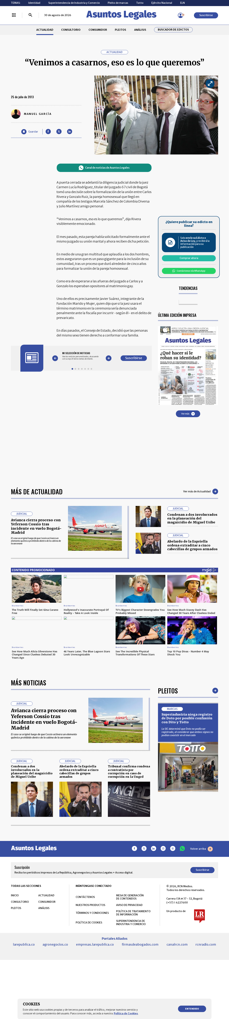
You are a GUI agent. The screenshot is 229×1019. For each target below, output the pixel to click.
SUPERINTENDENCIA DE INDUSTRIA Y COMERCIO (131, 922)
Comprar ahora (189, 258)
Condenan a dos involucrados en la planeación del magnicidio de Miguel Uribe (192, 518)
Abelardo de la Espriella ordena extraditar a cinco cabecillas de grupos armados (192, 545)
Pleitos (168, 690)
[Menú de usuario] (180, 15)
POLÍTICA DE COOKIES (89, 922)
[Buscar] (30, 15)
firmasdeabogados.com (140, 944)
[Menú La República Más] (14, 15)
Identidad (34, 2)
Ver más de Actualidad (197, 491)
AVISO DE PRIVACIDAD (129, 905)
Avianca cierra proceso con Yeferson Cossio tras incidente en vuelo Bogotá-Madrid (36, 526)
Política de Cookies (126, 1013)
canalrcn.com (177, 944)
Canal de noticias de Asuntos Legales (107, 167)
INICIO (15, 895)
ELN (182, 2)
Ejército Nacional (161, 2)
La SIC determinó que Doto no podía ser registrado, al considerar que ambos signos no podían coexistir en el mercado (187, 732)
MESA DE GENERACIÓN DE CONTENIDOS (130, 897)
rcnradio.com (206, 944)
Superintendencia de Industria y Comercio (74, 2)
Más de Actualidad (37, 491)
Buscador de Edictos (173, 29)
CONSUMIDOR (98, 29)
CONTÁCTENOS (85, 897)
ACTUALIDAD (44, 29)
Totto (139, 2)
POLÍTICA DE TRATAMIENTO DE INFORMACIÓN (133, 913)
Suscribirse (206, 15)
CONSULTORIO (71, 29)
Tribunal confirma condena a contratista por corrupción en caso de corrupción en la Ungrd (129, 771)
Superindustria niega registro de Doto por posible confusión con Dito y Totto (187, 718)
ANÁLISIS (140, 29)
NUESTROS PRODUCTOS (90, 905)
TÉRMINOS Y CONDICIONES (92, 913)
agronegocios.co (55, 944)
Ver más (185, 413)
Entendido (192, 1008)
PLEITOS (120, 29)
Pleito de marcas (118, 2)
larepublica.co (24, 944)
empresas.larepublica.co (95, 944)
